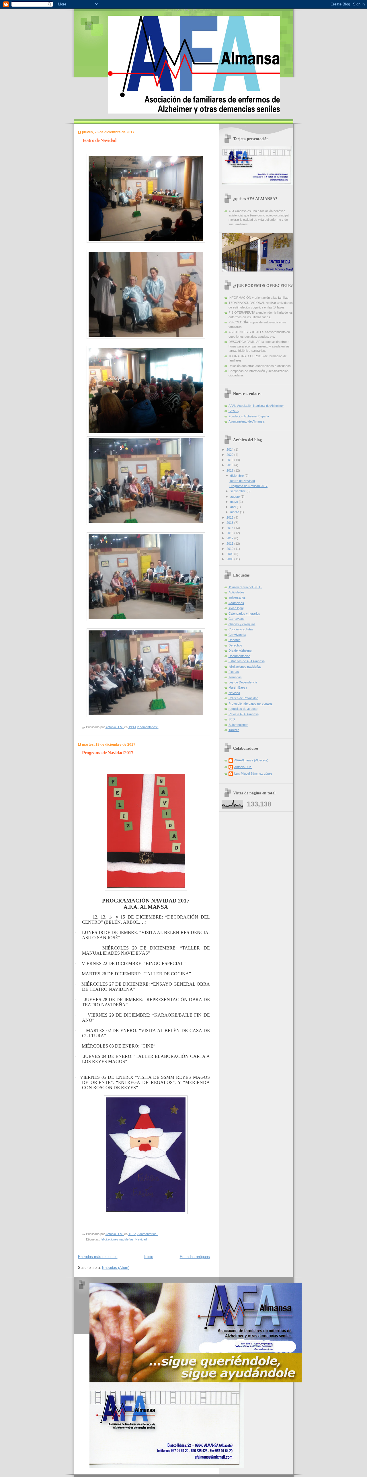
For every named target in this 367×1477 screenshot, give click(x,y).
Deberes (235, 640)
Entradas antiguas (195, 1257)
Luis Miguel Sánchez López (253, 773)
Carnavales (237, 618)
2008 (230, 559)
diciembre (237, 475)
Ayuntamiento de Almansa (246, 421)
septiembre (238, 491)
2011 (230, 543)
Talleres (234, 730)
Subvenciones (238, 724)
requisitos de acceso (243, 708)
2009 (230, 554)
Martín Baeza (238, 687)
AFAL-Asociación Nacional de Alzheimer (256, 405)
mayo (234, 501)
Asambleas (236, 603)
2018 (230, 465)
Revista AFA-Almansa (244, 714)
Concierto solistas (241, 629)
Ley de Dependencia (243, 682)
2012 (230, 538)
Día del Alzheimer (241, 650)
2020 (230, 454)
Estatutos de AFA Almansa (247, 661)
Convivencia (237, 634)
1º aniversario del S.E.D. (245, 587)
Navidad (141, 1239)
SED (232, 719)
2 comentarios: (148, 727)
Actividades (237, 592)
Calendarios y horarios (244, 613)
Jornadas (235, 677)
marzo (235, 512)
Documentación (239, 656)
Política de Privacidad (243, 698)
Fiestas (234, 671)
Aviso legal (236, 608)
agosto (235, 496)
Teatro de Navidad (99, 140)
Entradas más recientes (98, 1257)
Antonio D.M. (243, 767)
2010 (230, 548)
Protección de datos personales (251, 703)
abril (233, 507)
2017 (230, 470)
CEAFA (234, 411)
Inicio (148, 1257)
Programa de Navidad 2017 (107, 752)
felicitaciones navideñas (117, 1239)
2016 (230, 517)
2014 (230, 528)
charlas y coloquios (242, 624)
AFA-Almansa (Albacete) (251, 760)
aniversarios (237, 597)
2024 (230, 449)
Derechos (235, 645)
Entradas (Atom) (115, 1267)
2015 (230, 522)
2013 (230, 533)
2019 (230, 460)
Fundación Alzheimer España (249, 416)
